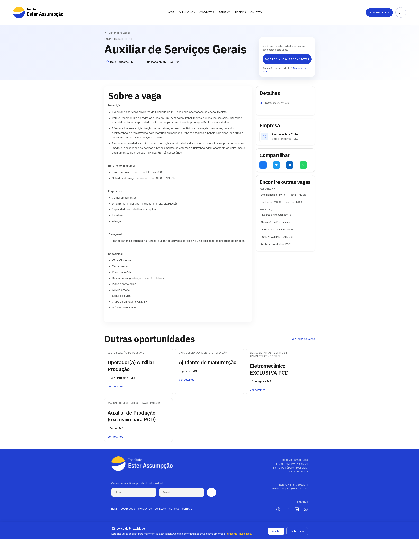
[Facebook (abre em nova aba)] (278, 509)
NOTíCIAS (174, 509)
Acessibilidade (379, 12)
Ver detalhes (115, 386)
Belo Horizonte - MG (274, 194)
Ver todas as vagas (303, 339)
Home (171, 12)
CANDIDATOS (145, 509)
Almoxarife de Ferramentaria (277, 222)
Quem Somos (187, 12)
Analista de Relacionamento (277, 229)
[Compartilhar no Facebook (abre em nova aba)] (263, 165)
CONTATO (187, 509)
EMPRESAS (160, 509)
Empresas (225, 12)
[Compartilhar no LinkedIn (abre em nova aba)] (289, 165)
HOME (114, 509)
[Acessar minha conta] (400, 12)
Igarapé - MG (295, 202)
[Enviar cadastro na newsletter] (211, 492)
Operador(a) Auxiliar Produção (131, 366)
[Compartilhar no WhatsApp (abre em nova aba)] (303, 165)
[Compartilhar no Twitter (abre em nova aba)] (276, 165)
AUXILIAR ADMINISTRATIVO (277, 236)
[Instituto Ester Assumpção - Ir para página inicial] (38, 12)
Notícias (240, 12)
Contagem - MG (271, 202)
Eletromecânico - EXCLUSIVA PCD (269, 369)
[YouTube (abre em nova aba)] (306, 509)
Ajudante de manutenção (276, 214)
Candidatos (206, 12)
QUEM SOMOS (128, 509)
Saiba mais (297, 531)
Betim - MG (298, 194)
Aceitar (276, 531)
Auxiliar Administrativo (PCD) (277, 244)
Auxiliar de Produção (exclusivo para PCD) (132, 416)
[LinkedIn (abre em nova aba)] (297, 509)
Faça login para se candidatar (287, 59)
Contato (256, 12)
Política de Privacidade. (238, 533)
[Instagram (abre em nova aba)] (287, 509)
